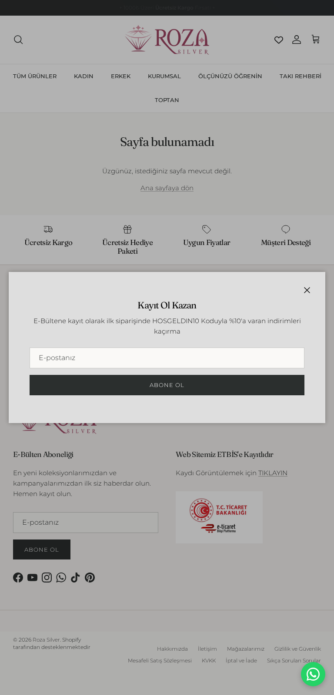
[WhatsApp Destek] (313, 674)
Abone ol (167, 384)
